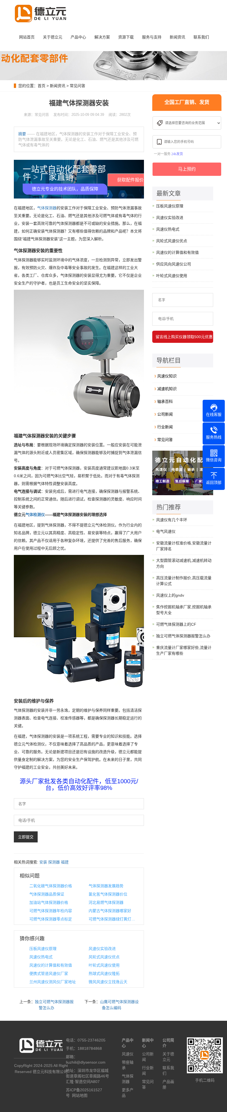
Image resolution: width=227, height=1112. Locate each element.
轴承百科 (165, 401)
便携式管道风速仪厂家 (48, 973)
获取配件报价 (130, 179)
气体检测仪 (35, 514)
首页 (41, 85)
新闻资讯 (177, 37)
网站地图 (79, 1095)
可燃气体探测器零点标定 (50, 919)
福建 (65, 862)
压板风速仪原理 (42, 948)
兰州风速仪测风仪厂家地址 (52, 982)
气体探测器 (46, 208)
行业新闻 (165, 427)
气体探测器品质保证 (46, 894)
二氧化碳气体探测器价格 (50, 886)
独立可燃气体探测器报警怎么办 (183, 636)
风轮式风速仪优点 (104, 957)
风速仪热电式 (41, 957)
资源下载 (126, 37)
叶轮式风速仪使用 (104, 965)
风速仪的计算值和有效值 (50, 965)
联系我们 (201, 37)
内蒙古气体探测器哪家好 (110, 911)
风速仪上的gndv (170, 595)
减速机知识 (167, 389)
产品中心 (78, 37)
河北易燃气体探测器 (106, 902)
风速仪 (127, 1054)
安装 (43, 862)
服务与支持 (151, 37)
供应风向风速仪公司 (173, 264)
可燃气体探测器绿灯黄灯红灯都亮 (113, 919)
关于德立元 (52, 37)
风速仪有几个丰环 (171, 520)
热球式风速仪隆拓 (104, 973)
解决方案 (102, 37)
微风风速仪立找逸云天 (108, 982)
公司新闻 (165, 414)
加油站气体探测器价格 (48, 902)
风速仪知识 (167, 376)
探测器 (54, 862)
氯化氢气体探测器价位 (108, 894)
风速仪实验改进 (102, 948)
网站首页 (27, 37)
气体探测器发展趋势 (106, 886)
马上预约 (187, 169)
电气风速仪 (166, 531)
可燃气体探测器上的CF (176, 624)
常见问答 (77, 85)
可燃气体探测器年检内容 (50, 911)
